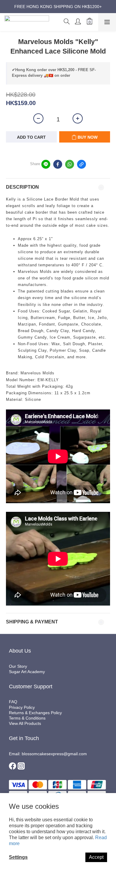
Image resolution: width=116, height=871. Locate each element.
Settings (18, 857)
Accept (96, 857)
